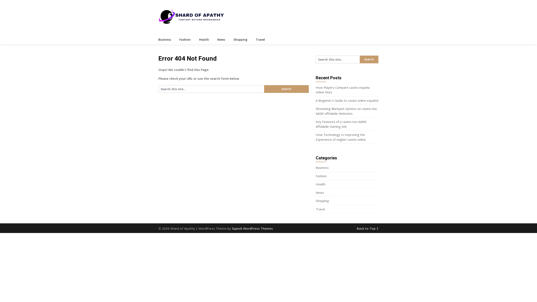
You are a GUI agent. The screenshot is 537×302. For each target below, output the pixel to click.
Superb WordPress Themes (252, 228)
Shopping (240, 40)
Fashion (185, 40)
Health (204, 40)
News (221, 40)
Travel (260, 40)
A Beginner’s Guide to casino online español (347, 100)
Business (164, 40)
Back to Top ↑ (368, 228)
